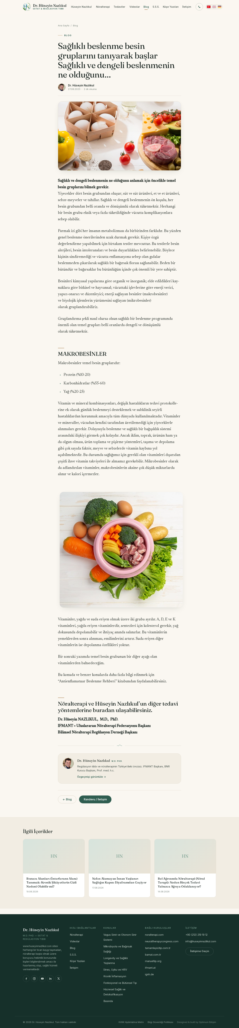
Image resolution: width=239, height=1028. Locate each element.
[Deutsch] (219, 6)
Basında (108, 1001)
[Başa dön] (231, 1022)
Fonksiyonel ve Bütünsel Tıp (120, 983)
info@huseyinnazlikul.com (200, 941)
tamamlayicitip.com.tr (157, 948)
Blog (146, 6)
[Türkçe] (208, 6)
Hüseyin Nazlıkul (81, 6)
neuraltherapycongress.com (161, 941)
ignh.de (149, 974)
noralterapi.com (154, 934)
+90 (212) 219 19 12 (196, 934)
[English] (214, 6)
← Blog (67, 799)
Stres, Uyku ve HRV (115, 969)
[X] (58, 978)
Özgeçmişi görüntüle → (91, 776)
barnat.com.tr (153, 954)
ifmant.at (150, 967)
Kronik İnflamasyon (114, 976)
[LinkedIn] (50, 978)
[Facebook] (26, 978)
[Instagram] (34, 978)
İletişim (186, 6)
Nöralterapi (103, 6)
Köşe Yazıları (171, 6)
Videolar (134, 6)
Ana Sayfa (63, 25)
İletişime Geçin (199, 951)
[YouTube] (42, 978)
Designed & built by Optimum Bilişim (196, 1022)
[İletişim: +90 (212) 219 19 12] (199, 6)
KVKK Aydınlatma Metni (131, 1022)
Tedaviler (119, 6)
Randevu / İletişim (95, 799)
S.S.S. (156, 6)
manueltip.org (153, 961)
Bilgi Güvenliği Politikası (160, 1022)
